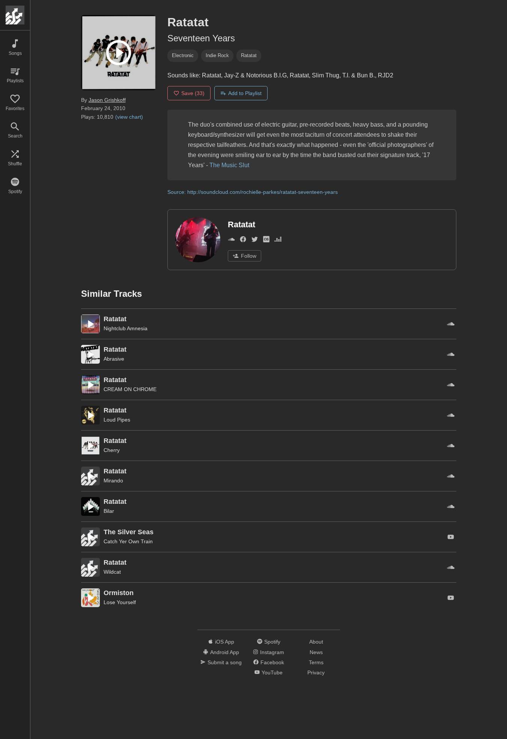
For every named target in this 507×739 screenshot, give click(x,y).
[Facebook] (243, 240)
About (316, 642)
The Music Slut (229, 165)
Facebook (272, 662)
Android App (224, 652)
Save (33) (193, 93)
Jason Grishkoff (107, 100)
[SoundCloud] (231, 240)
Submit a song (225, 662)
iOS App (224, 642)
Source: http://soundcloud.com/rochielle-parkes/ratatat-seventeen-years (252, 192)
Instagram (272, 652)
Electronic (183, 55)
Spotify (272, 642)
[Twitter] (254, 240)
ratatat (249, 55)
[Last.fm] (266, 240)
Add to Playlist (245, 93)
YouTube (272, 672)
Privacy (316, 672)
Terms (316, 662)
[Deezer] (277, 240)
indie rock (217, 55)
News (316, 652)
